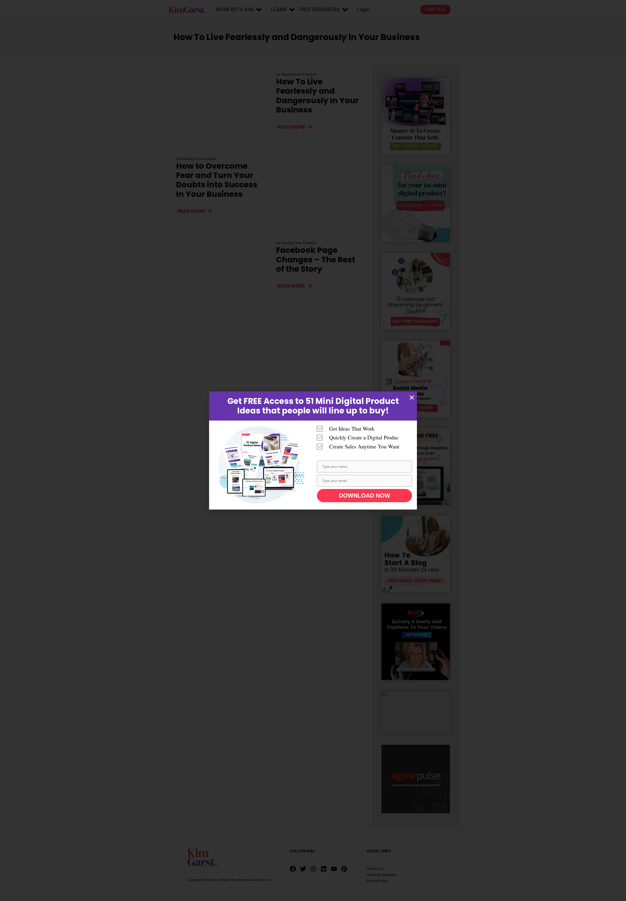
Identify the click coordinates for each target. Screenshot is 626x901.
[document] (313, 450)
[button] (412, 397)
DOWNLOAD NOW (364, 495)
